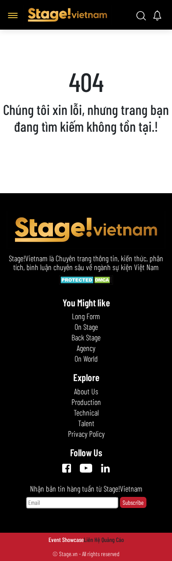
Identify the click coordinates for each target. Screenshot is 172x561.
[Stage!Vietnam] (67, 14)
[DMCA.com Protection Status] (86, 281)
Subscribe (133, 502)
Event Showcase (66, 539)
